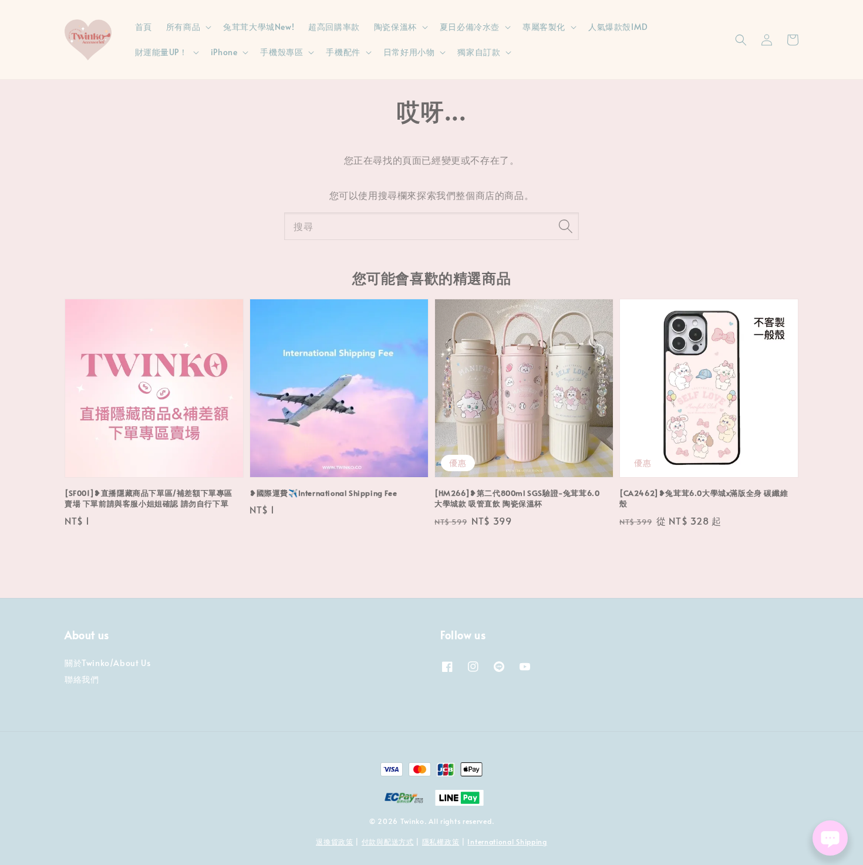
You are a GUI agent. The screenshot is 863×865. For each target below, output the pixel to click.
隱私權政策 (441, 841)
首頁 (143, 26)
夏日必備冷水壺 (470, 27)
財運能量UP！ (161, 52)
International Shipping (507, 841)
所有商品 (183, 27)
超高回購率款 (334, 26)
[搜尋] (565, 226)
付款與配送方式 (388, 841)
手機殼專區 (281, 52)
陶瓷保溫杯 (395, 27)
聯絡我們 (82, 679)
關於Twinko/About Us (107, 663)
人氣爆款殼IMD (618, 26)
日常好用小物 (409, 52)
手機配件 (343, 52)
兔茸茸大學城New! (258, 26)
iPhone (224, 52)
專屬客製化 (543, 27)
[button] (741, 40)
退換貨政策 (334, 841)
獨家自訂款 (478, 52)
